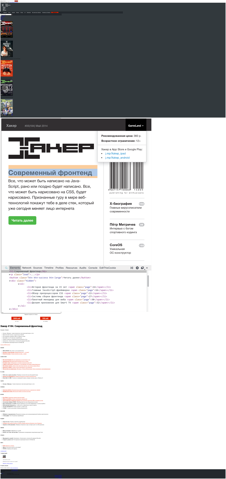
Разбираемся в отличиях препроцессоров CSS (17, 362)
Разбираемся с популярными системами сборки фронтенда (21, 364)
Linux (9, 12)
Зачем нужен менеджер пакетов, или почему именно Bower (21, 365)
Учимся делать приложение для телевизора (17, 367)
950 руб (45, 318)
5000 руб (16, 318)
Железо (17, 12)
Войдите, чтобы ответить (8, 463)
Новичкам (29, 12)
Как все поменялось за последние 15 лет (16, 359)
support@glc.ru (15, 469)
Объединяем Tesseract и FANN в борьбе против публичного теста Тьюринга (22, 423)
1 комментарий (3, 451)
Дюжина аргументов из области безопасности (19, 376)
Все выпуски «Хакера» (36, 12)
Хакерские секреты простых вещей (13, 397)
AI (24, 12)
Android (13, 12)
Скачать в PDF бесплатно (5, 344)
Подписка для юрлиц (58, 476)
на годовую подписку (14, 2)
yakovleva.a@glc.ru (14, 470)
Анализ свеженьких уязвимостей (15, 399)
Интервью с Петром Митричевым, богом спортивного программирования (26, 368)
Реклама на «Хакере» (46, 12)
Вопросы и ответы (8, 445)
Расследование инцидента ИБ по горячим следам (23, 400)
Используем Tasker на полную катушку (17, 391)
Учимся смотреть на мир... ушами (14, 353)
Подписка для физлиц (58, 475)
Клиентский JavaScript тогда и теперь (15, 361)
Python (21, 12)
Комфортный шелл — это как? (16, 352)
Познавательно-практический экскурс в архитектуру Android (21, 390)
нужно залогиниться (14, 467)
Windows (5, 12)
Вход (225, 1)
